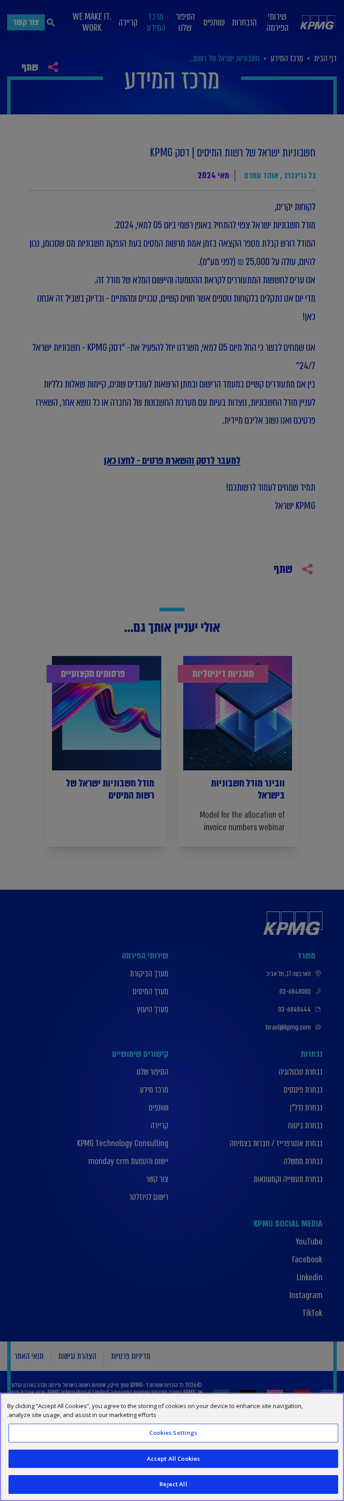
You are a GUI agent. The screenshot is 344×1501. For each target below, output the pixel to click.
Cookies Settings (173, 1433)
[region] (172, 1447)
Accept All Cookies (173, 1459)
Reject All (173, 1484)
